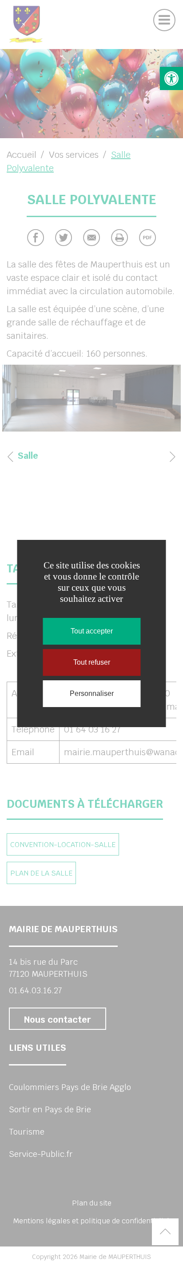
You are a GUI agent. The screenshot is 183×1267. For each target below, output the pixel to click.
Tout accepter (92, 631)
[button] (171, 78)
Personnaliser (92, 693)
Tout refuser (91, 662)
